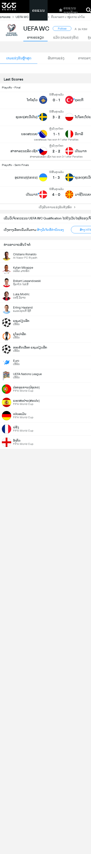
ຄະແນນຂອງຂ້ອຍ (70, 10)
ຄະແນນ (38, 10)
